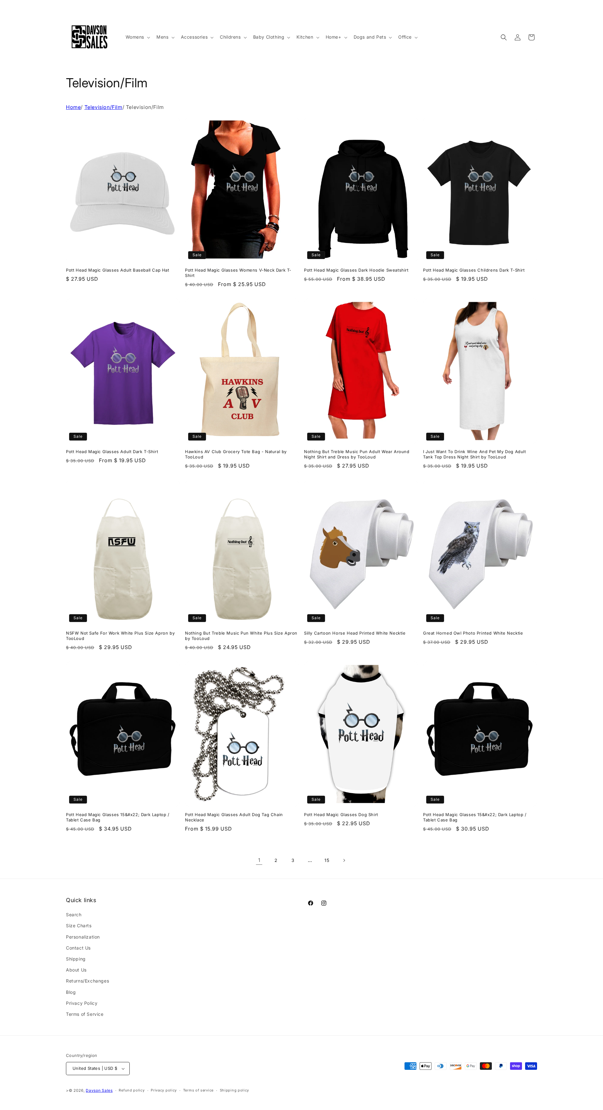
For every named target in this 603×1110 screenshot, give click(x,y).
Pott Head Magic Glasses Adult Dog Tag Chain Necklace (234, 817)
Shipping (76, 958)
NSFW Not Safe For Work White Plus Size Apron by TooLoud (120, 636)
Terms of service (198, 1090)
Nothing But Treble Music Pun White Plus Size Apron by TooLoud (241, 636)
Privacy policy (164, 1090)
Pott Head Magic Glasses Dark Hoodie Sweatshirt (356, 270)
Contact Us (78, 947)
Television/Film (103, 107)
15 (326, 860)
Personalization (83, 936)
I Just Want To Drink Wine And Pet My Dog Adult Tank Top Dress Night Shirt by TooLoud (474, 454)
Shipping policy (234, 1090)
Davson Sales (99, 1090)
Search (74, 914)
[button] (137, 37)
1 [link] (259, 860)
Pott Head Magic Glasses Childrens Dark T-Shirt (474, 270)
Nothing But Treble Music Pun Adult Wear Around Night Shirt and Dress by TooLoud (357, 454)
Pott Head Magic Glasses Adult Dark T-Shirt (112, 451)
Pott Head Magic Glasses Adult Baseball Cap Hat (117, 270)
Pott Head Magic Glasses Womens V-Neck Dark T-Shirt (238, 273)
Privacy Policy (81, 1003)
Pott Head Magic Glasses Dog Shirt (341, 814)
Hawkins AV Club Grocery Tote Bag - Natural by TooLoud (236, 454)
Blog (71, 992)
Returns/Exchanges (87, 980)
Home (73, 107)
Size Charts (79, 925)
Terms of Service (85, 1014)
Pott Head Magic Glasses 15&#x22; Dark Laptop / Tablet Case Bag (118, 817)
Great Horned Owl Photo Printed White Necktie (473, 633)
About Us (76, 969)
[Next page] (344, 860)
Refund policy (131, 1090)
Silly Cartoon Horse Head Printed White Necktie (355, 633)
